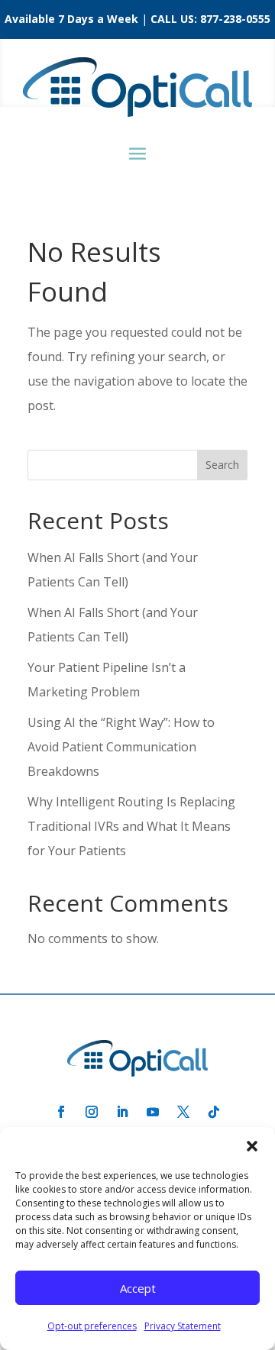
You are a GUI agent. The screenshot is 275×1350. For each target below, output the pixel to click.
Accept (138, 1288)
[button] (252, 1146)
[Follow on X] (183, 1112)
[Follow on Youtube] (153, 1112)
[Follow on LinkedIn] (122, 1112)
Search (222, 464)
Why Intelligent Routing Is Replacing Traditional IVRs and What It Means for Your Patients (131, 826)
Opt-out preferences (92, 1325)
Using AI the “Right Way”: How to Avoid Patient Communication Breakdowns (121, 747)
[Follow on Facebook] (61, 1112)
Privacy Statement (182, 1325)
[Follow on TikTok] (214, 1112)
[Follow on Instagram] (91, 1112)
